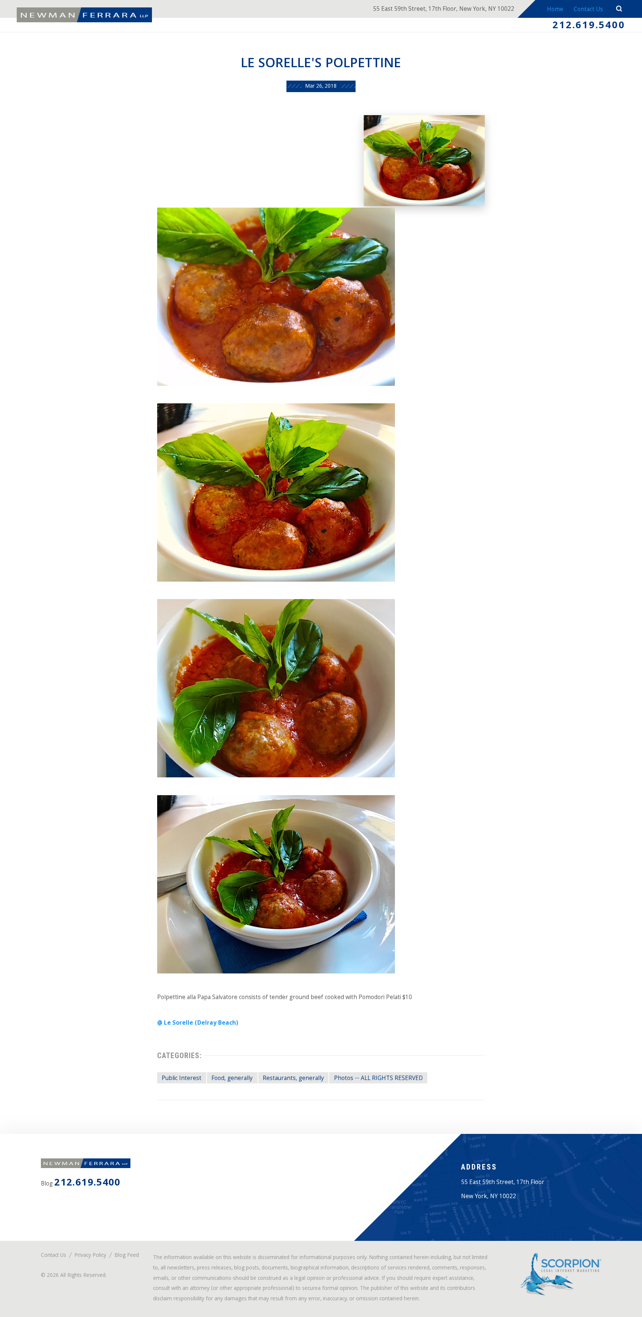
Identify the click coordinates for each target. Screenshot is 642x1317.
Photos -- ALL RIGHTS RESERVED (378, 1079)
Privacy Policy (90, 1256)
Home (555, 10)
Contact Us (588, 10)
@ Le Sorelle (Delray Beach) (197, 1023)
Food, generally (232, 1079)
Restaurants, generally (293, 1079)
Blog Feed (126, 1256)
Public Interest (181, 1079)
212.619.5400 (588, 26)
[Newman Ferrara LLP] (84, 14)
